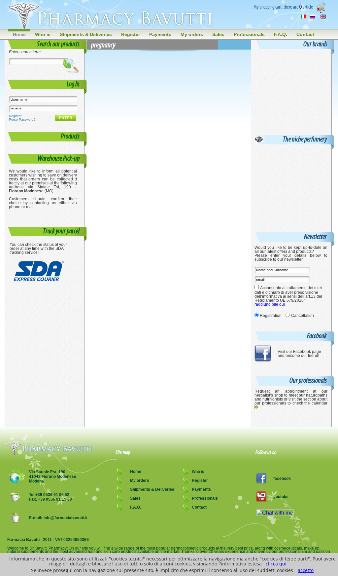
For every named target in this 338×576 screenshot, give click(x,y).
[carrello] (321, 12)
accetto (306, 570)
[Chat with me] (275, 514)
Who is (43, 34)
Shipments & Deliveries (86, 34)
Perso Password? (22, 119)
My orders (192, 34)
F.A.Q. (280, 34)
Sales (218, 34)
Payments (160, 34)
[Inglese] (323, 17)
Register (130, 34)
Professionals (249, 34)
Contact (305, 34)
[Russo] (312, 17)
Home (19, 34)
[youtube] (261, 500)
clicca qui (276, 563)
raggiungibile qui (269, 304)
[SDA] (40, 280)
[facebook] (262, 360)
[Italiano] (303, 17)
